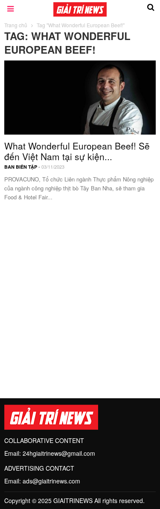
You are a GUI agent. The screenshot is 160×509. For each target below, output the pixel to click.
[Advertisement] (80, 295)
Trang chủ (15, 25)
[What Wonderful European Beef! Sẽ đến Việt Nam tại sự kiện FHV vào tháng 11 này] (80, 96)
